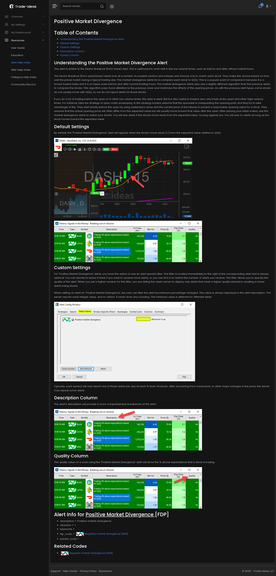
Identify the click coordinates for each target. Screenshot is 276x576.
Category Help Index (23, 77)
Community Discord (23, 84)
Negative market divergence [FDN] (106, 534)
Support (55, 571)
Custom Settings (70, 47)
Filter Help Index (20, 70)
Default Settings (69, 43)
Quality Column (69, 55)
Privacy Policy (88, 571)
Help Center (70, 571)
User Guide (18, 48)
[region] (24, 288)
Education (17, 55)
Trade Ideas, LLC (264, 571)
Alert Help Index (20, 62)
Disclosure (105, 571)
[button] (112, 6)
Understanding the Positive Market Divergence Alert (92, 39)
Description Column (72, 51)
